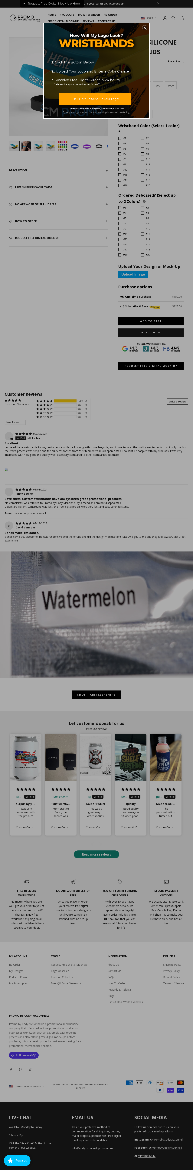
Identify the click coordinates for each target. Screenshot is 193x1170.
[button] (144, 27)
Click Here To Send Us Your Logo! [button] (95, 99)
